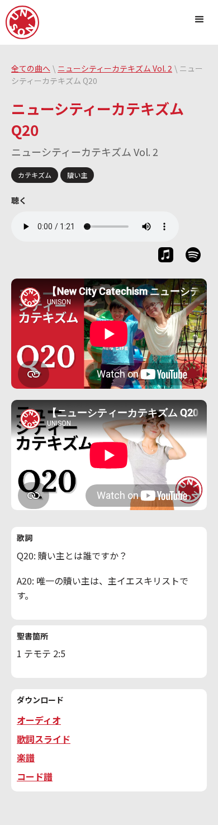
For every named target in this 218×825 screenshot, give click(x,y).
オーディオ (39, 720)
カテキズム (34, 175)
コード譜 (35, 776)
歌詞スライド (43, 739)
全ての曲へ (30, 68)
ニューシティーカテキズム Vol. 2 (115, 68)
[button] (199, 19)
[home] (22, 22)
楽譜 (26, 757)
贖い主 (77, 175)
